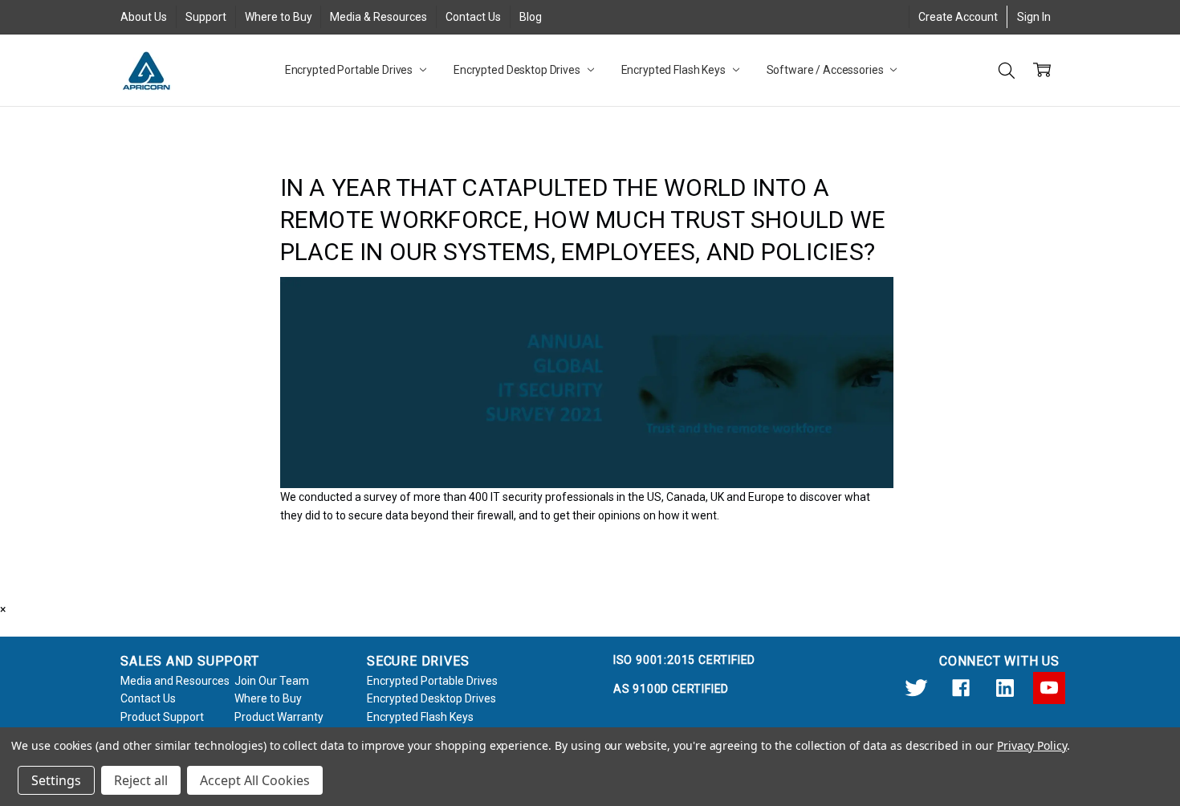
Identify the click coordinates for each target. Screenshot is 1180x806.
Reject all (141, 780)
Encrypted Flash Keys (674, 69)
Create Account (958, 16)
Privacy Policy (1032, 745)
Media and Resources (175, 680)
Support (205, 16)
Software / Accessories (826, 69)
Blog (530, 16)
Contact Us (473, 16)
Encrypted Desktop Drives (518, 69)
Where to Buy (278, 16)
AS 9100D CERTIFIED (671, 688)
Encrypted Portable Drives (350, 69)
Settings (56, 780)
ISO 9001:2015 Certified (684, 659)
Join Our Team (271, 680)
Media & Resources (378, 16)
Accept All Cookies (255, 780)
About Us (143, 16)
